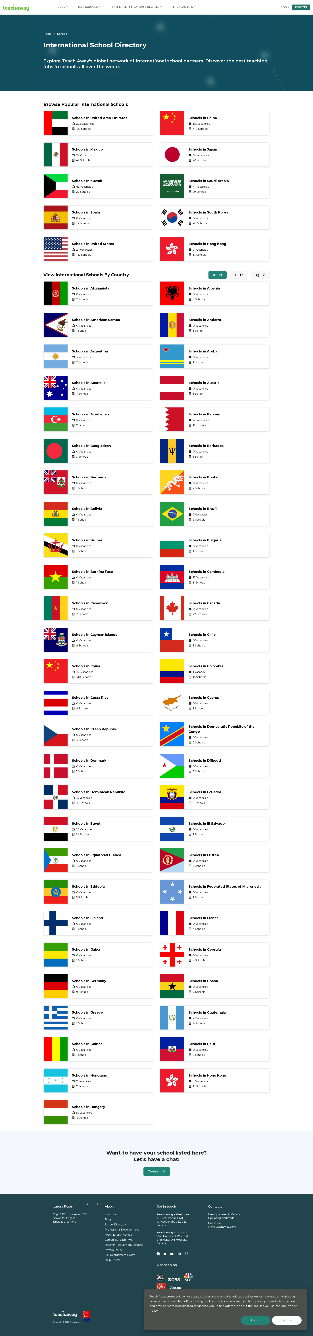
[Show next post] (97, 1204)
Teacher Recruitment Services (124, 1244)
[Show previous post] (88, 1204)
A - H (217, 275)
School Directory (115, 1224)
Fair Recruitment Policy (120, 1255)
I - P (239, 275)
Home (47, 33)
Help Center (112, 1260)
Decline (286, 1320)
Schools (62, 33)
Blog (108, 1219)
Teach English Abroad (118, 1234)
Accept (256, 1320)
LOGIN (285, 7)
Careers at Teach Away (119, 1239)
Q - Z (260, 275)
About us (110, 1214)
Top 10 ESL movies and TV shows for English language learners (70, 1218)
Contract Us (156, 1171)
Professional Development (122, 1229)
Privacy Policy (113, 1250)
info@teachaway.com (222, 1226)
